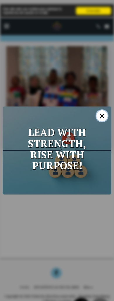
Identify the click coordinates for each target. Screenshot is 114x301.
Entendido (94, 11)
